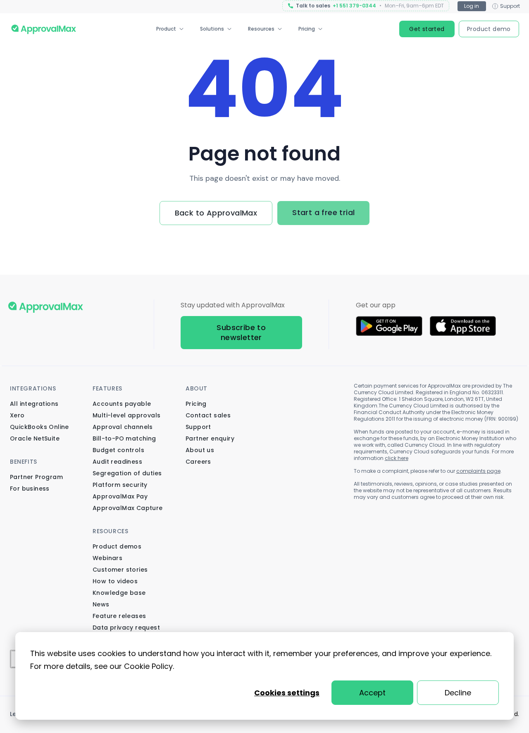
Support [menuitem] (198, 427)
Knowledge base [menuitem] (119, 593)
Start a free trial (323, 212)
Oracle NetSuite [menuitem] (35, 438)
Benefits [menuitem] (23, 462)
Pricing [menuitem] (306, 28)
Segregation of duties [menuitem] (127, 473)
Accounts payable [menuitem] (122, 404)
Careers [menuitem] (198, 462)
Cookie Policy (148, 666)
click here (396, 458)
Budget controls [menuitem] (118, 450)
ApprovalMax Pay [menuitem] (120, 496)
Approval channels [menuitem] (123, 427)
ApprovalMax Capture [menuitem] (128, 508)
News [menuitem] (101, 604)
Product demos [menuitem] (117, 546)
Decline (458, 692)
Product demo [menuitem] (489, 29)
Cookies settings (286, 692)
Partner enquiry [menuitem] (210, 438)
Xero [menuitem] (17, 415)
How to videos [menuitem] (115, 581)
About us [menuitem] (200, 450)
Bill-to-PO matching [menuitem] (124, 438)
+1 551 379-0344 (354, 5)
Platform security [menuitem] (120, 485)
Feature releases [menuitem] (119, 616)
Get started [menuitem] (426, 29)
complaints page (478, 470)
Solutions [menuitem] (212, 28)
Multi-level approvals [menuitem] (126, 415)
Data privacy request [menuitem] (126, 627)
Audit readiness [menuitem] (117, 462)
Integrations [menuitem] (33, 388)
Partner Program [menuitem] (36, 477)
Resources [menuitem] (261, 28)
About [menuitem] (196, 388)
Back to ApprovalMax (216, 213)
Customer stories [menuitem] (120, 569)
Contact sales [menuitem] (208, 415)
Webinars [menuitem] (107, 558)
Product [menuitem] (166, 28)
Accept (372, 692)
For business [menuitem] (30, 488)
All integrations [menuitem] (34, 404)
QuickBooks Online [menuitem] (39, 427)
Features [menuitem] (107, 388)
